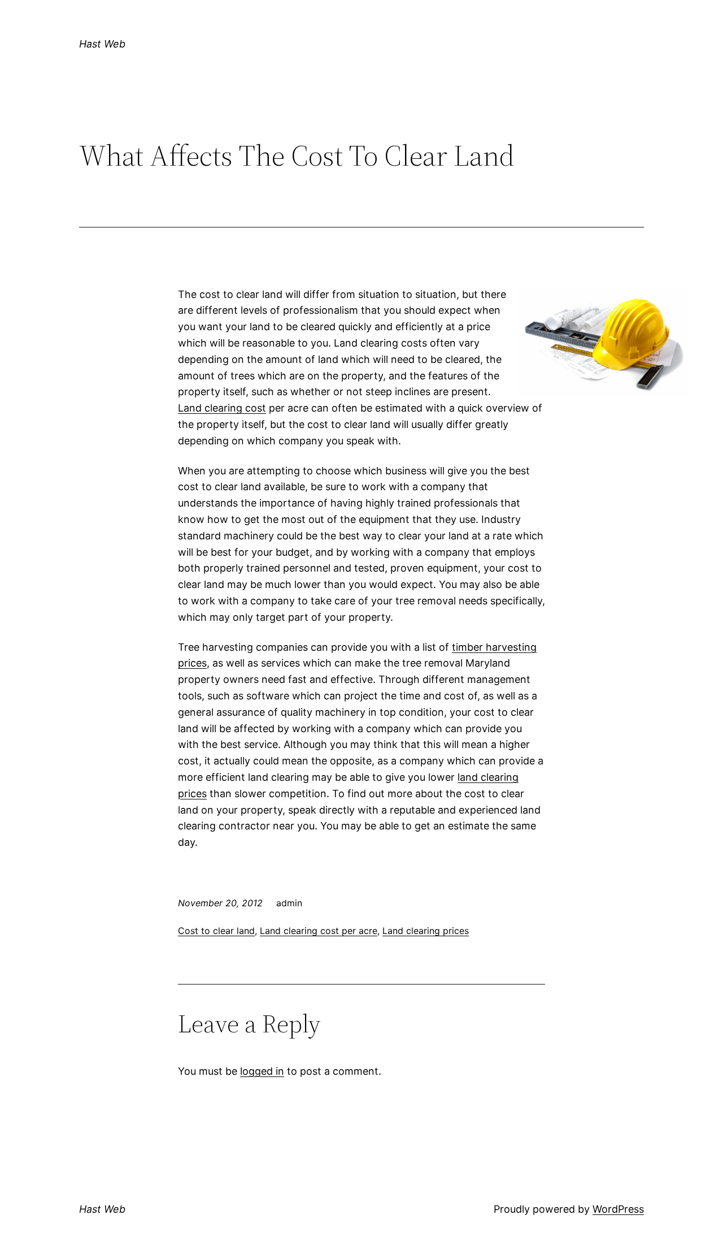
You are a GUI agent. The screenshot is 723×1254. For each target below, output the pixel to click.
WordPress (618, 1209)
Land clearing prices (425, 930)
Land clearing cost (222, 408)
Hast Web (102, 44)
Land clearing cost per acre (318, 930)
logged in (262, 1071)
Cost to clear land (216, 930)
